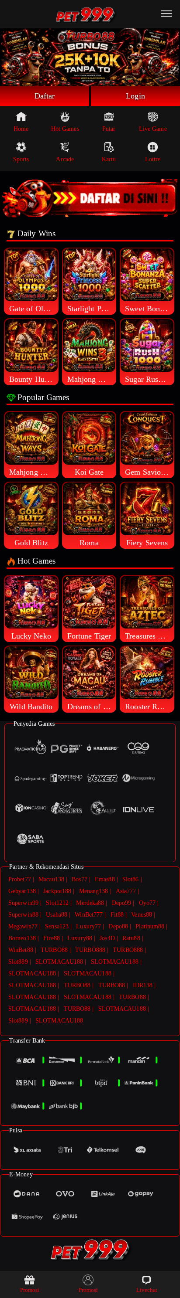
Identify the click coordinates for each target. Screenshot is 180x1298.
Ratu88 (131, 938)
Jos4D (107, 938)
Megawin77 (23, 926)
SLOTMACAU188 (59, 961)
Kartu (109, 159)
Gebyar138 (22, 891)
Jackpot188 (57, 891)
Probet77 (19, 879)
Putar (109, 129)
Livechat (147, 1290)
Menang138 (93, 891)
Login (135, 96)
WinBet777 (89, 914)
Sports (21, 159)
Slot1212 (57, 903)
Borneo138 (22, 938)
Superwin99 (23, 903)
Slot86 (130, 879)
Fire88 (51, 938)
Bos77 (79, 879)
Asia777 (126, 891)
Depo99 (122, 903)
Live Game (153, 129)
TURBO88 (54, 950)
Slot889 (18, 961)
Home (21, 129)
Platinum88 (149, 926)
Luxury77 (88, 926)
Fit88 (117, 914)
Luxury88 (79, 938)
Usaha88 (56, 914)
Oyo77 (147, 903)
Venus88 (141, 914)
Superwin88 (23, 914)
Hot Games (65, 129)
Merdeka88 (90, 903)
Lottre (153, 159)
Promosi (30, 1290)
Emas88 (105, 879)
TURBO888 (90, 950)
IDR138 (143, 985)
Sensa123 (57, 926)
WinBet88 (20, 950)
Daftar (45, 96)
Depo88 (118, 926)
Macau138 (51, 879)
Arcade (65, 159)
